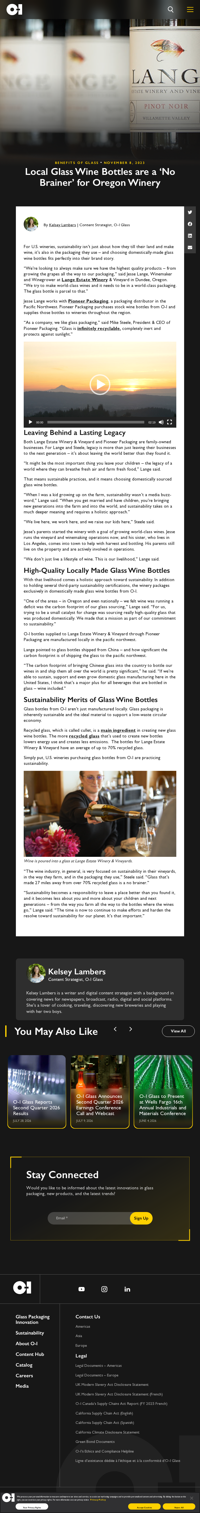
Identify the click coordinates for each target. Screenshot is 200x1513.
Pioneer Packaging (88, 301)
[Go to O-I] (14, 9)
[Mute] (161, 422)
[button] (190, 212)
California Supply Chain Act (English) (104, 1413)
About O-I (27, 1343)
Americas (83, 1327)
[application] (100, 385)
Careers (24, 1376)
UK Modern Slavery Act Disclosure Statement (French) (119, 1394)
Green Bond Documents (95, 1442)
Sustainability (30, 1333)
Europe (81, 1346)
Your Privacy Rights (32, 1507)
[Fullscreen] (169, 422)
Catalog (24, 1365)
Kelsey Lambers (62, 225)
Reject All (179, 1507)
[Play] (30, 422)
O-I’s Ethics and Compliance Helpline (105, 1451)
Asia (79, 1336)
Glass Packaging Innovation (32, 1319)
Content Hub (30, 1354)
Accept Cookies (144, 1507)
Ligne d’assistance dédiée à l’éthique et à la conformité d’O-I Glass (128, 1461)
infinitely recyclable (98, 329)
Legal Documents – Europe (97, 1375)
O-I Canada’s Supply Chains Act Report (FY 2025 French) (121, 1404)
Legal (81, 1356)
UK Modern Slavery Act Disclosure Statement (112, 1385)
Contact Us (88, 1317)
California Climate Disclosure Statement (108, 1432)
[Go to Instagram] (104, 1289)
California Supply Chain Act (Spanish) (105, 1423)
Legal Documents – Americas (99, 1366)
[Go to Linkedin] (127, 1289)
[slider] (95, 422)
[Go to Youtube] (81, 1289)
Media (22, 1386)
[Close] (191, 1498)
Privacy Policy (98, 1500)
